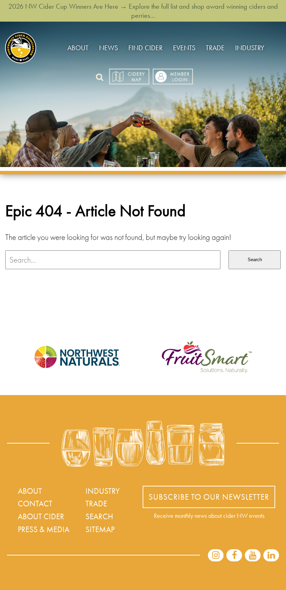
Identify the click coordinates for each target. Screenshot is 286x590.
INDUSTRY (249, 47)
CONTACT (35, 503)
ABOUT (78, 47)
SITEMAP (99, 529)
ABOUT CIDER (41, 516)
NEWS (108, 47)
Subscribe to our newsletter (209, 497)
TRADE (215, 47)
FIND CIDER (145, 47)
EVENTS (184, 47)
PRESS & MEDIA (43, 529)
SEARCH (99, 516)
